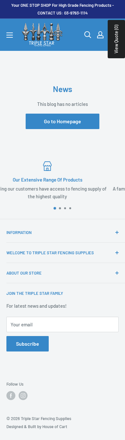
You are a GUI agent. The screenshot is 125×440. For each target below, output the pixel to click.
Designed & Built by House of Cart (36, 426)
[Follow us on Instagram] (23, 395)
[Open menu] (9, 35)
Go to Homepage (62, 121)
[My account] (100, 34)
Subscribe (27, 344)
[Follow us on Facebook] (10, 395)
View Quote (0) (116, 39)
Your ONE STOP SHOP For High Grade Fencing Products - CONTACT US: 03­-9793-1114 (62, 9)
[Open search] (87, 34)
